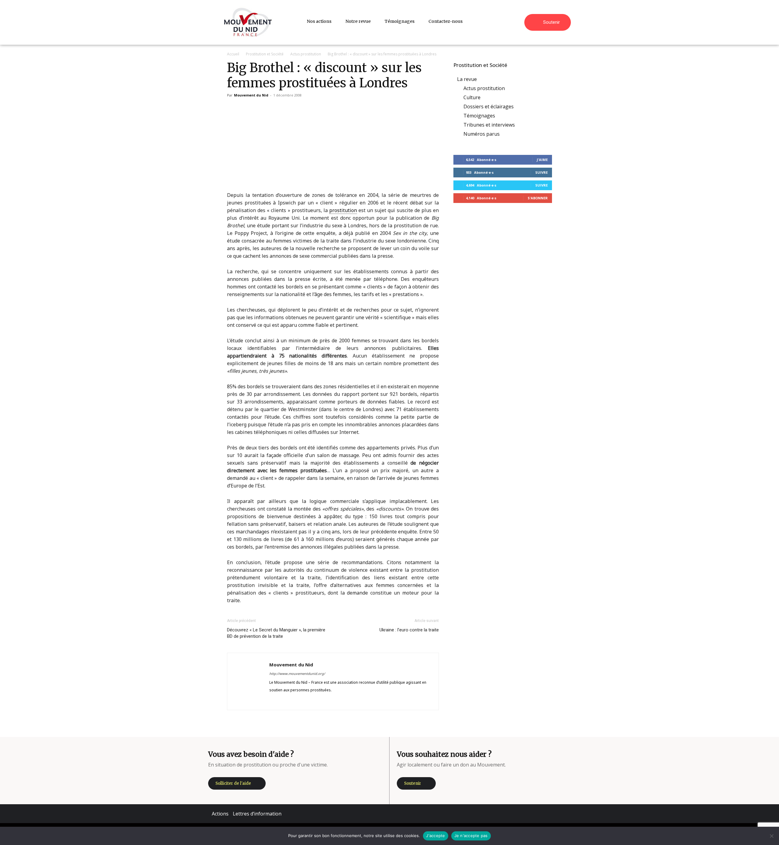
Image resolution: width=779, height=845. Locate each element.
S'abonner (538, 198)
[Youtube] (318, 701)
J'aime (542, 159)
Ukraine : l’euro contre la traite (409, 630)
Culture (471, 97)
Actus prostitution (305, 54)
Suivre (541, 172)
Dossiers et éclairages (488, 106)
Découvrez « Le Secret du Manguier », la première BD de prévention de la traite (276, 633)
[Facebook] (274, 701)
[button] (517, 21)
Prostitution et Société (265, 54)
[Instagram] (285, 701)
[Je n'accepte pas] (771, 836)
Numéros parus (481, 134)
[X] (307, 701)
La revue (467, 79)
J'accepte (435, 835)
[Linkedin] (296, 701)
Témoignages (479, 115)
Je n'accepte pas (471, 835)
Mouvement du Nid (251, 95)
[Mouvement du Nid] (248, 22)
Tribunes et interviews (489, 124)
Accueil (233, 54)
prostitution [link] (343, 210)
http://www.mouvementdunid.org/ (297, 673)
